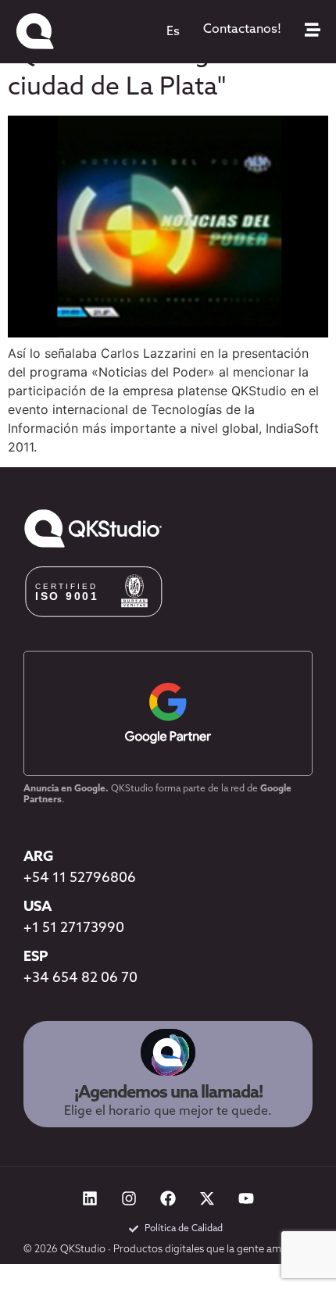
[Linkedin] (89, 1198)
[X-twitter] (207, 1198)
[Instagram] (129, 1198)
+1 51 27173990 (73, 929)
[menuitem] (173, 32)
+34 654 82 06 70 (80, 979)
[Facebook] (168, 1198)
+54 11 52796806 (79, 879)
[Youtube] (246, 1198)
